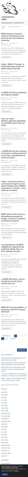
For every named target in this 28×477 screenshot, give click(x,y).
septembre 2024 (6, 453)
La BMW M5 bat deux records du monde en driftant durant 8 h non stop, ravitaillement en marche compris (14, 154)
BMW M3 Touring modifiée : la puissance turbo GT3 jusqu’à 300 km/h (14, 309)
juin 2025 (3, 429)
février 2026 (4, 408)
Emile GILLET (5, 43)
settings (16, 471)
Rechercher (21, 350)
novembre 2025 (5, 416)
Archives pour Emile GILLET (15, 26)
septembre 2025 (6, 421)
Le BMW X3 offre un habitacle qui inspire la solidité (14, 93)
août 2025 (4, 424)
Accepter (5, 474)
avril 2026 (4, 402)
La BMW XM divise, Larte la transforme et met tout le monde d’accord (13, 281)
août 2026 (4, 392)
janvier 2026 (4, 411)
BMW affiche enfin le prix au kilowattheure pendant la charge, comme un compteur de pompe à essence (13, 217)
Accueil (4, 26)
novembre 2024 (5, 448)
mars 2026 (4, 405)
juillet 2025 (4, 426)
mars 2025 (4, 437)
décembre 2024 (5, 445)
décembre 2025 (5, 413)
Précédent (6, 336)
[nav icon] (23, 10)
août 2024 (4, 456)
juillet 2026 (4, 395)
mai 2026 (4, 400)
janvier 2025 (4, 442)
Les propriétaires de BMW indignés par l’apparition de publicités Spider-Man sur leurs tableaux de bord (12, 248)
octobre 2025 (5, 418)
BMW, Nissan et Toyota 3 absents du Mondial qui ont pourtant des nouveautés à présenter (12, 37)
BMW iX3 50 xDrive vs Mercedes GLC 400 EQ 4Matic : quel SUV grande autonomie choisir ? (13, 369)
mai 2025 (4, 432)
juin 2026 (3, 397)
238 (7, 338)
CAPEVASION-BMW (8, 18)
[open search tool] (19, 10)
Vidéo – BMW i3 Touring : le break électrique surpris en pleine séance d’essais (12, 66)
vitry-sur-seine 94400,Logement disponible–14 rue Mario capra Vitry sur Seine (13, 122)
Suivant (13, 338)
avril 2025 (4, 434)
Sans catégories (6, 45)
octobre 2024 (5, 450)
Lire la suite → (7, 57)
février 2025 (4, 440)
